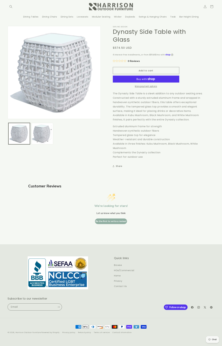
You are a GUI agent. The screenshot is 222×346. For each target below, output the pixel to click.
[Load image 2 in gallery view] (42, 134)
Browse (118, 265)
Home (117, 275)
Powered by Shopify (50, 332)
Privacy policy (68, 332)
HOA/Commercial (124, 270)
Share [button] (119, 166)
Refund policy (84, 332)
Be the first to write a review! (111, 221)
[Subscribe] (58, 307)
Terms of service (101, 332)
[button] (11, 6)
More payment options (146, 86)
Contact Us (120, 286)
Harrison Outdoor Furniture (28, 332)
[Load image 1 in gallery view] (19, 134)
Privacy (118, 280)
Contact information (122, 332)
